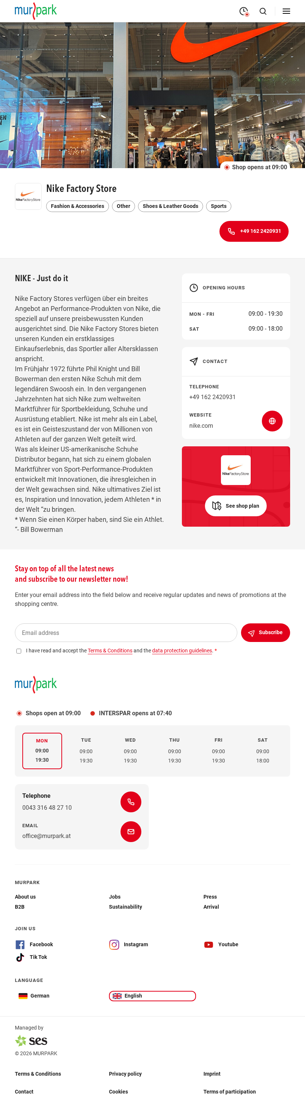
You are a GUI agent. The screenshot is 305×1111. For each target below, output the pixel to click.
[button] (236, 505)
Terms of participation (229, 1092)
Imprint (212, 1074)
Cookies (118, 1092)
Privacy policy (125, 1074)
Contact (24, 1092)
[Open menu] (286, 11)
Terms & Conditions (38, 1074)
